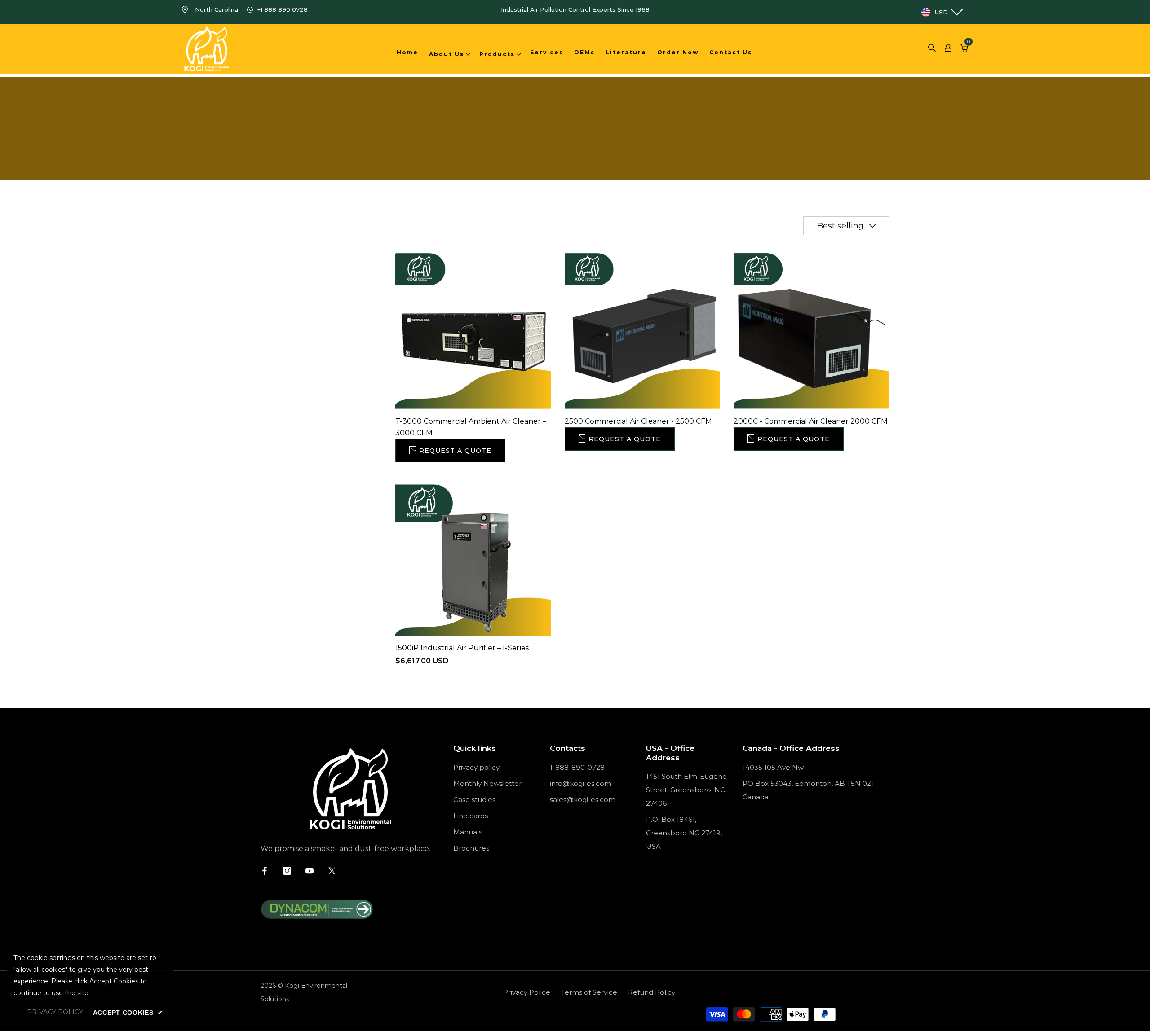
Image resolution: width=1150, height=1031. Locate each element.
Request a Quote (455, 451)
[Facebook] (265, 871)
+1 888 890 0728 (282, 9)
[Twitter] (332, 871)
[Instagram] (287, 871)
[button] (846, 225)
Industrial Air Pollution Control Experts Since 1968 (575, 9)
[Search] (932, 49)
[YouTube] (309, 871)
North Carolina (216, 9)
